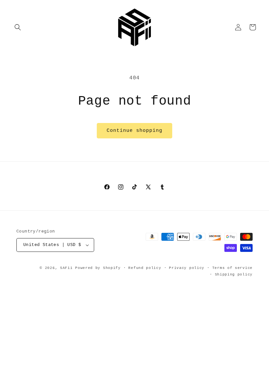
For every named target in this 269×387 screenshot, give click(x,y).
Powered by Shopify (98, 268)
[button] (17, 27)
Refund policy (144, 268)
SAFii (66, 268)
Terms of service (232, 268)
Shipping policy (234, 274)
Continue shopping (134, 130)
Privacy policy (186, 268)
